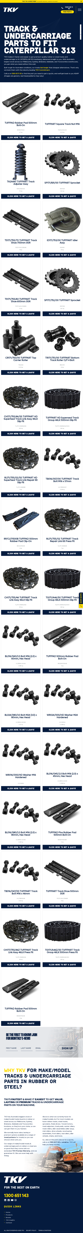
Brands (8, 1217)
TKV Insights (10, 1220)
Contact (9, 1223)
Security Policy (31, 1230)
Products (9, 1215)
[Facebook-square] (8, 1200)
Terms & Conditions (44, 1230)
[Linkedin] (5, 1200)
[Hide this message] (81, 1)
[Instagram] (15, 1200)
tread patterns (10, 1137)
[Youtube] (12, 1200)
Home (8, 1212)
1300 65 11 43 (17, 73)
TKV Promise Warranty (21, 1151)
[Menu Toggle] (79, 9)
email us (65, 1142)
